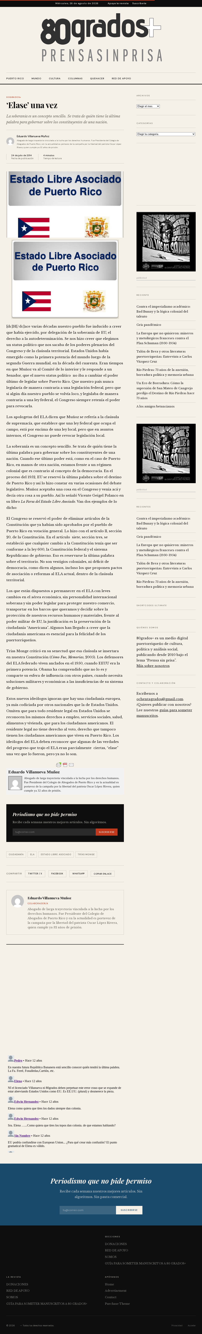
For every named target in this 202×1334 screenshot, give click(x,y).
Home (109, 1284)
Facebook (57, 873)
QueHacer (97, 78)
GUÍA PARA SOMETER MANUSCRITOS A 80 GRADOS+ (145, 1263)
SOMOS (111, 1257)
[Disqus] (65, 1000)
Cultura (55, 78)
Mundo (36, 78)
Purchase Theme (117, 1304)
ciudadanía (16, 854)
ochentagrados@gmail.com (160, 699)
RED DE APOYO (121, 78)
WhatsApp (78, 873)
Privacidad (176, 1325)
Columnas (75, 78)
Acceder (192, 1325)
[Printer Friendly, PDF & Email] (65, 765)
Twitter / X (35, 873)
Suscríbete (139, 3)
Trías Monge (86, 854)
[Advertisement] (166, 174)
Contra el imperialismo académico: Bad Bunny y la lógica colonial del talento (164, 311)
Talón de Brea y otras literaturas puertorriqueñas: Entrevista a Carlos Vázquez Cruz (164, 356)
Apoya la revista (118, 3)
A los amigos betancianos (156, 406)
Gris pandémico (149, 325)
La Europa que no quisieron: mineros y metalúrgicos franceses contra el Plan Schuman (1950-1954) (165, 338)
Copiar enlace (102, 873)
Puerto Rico (15, 78)
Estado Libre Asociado (56, 854)
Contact (110, 1297)
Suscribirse (106, 832)
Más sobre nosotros (153, 666)
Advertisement (115, 1290)
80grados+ (13, 97)
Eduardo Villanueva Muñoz (33, 136)
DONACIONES (116, 1244)
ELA (32, 854)
